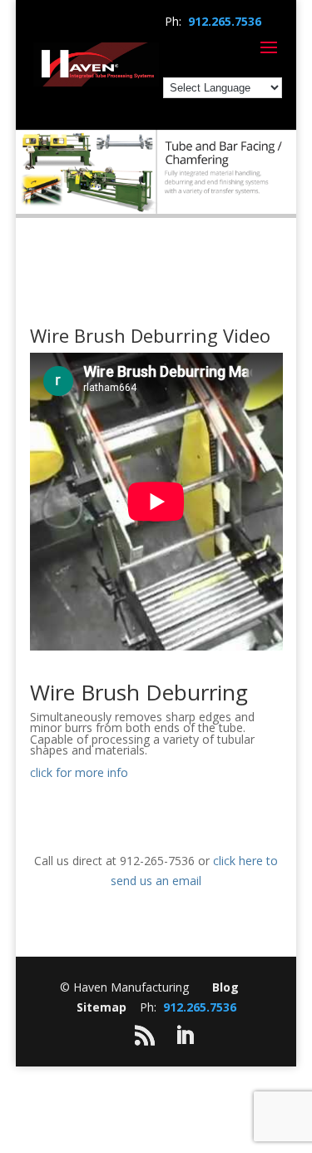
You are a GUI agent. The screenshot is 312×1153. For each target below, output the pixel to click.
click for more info (79, 772)
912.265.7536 (224, 21)
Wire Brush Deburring (139, 692)
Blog (225, 987)
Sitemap (101, 1007)
